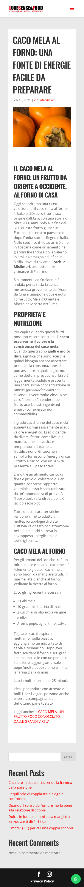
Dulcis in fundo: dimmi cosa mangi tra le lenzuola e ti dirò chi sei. (40, 819)
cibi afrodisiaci (44, 100)
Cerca (68, 757)
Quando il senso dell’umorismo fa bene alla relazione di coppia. (40, 808)
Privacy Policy (42, 881)
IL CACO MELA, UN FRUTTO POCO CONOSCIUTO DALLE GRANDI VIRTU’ (39, 716)
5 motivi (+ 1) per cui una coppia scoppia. (41, 828)
